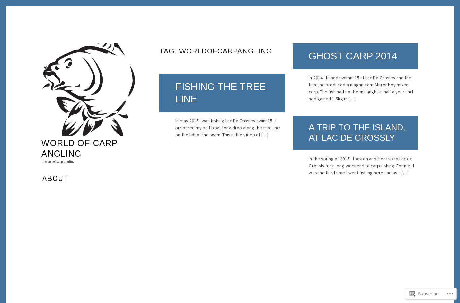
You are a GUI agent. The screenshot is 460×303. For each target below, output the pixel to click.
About (55, 178)
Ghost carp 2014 (353, 55)
